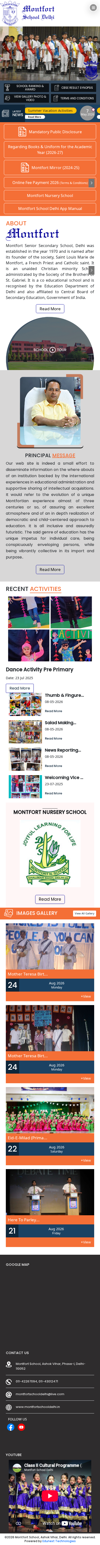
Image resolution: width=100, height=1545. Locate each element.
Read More (78, 117)
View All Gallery (84, 913)
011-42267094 (26, 1381)
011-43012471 (48, 1381)
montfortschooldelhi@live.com (40, 1394)
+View (86, 996)
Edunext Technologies (59, 1541)
